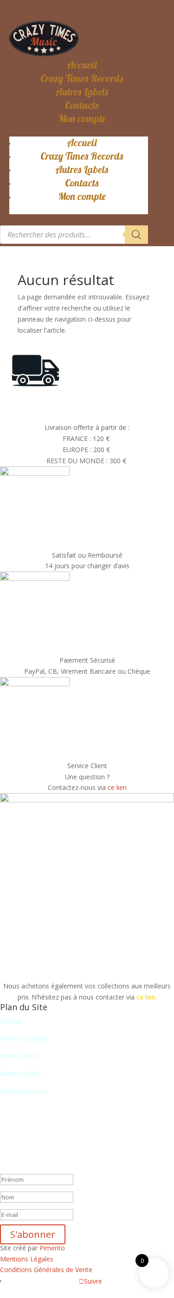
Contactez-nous (24, 1091)
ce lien (117, 787)
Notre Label (18, 1055)
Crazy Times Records (81, 78)
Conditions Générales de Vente (46, 1269)
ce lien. (146, 997)
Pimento (52, 1247)
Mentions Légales (26, 1259)
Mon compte (82, 118)
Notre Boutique (23, 1038)
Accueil (82, 64)
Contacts (81, 105)
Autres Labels (81, 91)
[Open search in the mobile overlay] (74, 234)
